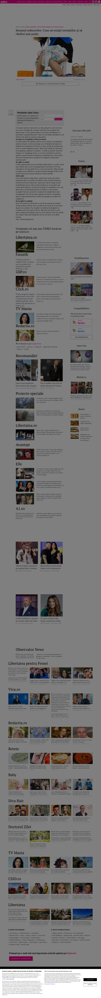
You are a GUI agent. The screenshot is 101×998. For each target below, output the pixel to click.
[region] (50, 983)
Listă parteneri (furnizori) (49, 984)
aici (6, 989)
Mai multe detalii (10, 979)
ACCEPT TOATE (90, 979)
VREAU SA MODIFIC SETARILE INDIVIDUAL (90, 984)
